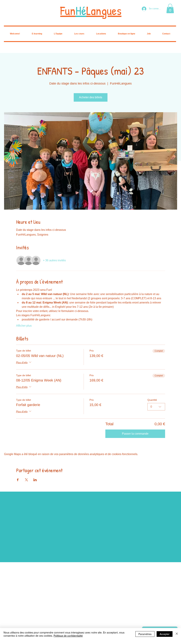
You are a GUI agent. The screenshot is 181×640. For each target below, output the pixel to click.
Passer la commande (135, 433)
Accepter (165, 634)
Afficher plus (24, 325)
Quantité (152, 399)
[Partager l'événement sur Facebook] (17, 479)
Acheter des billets (90, 97)
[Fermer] (177, 634)
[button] (170, 8)
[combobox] (156, 406)
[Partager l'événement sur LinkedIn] (35, 479)
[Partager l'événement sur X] (26, 479)
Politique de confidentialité (68, 635)
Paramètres (144, 634)
